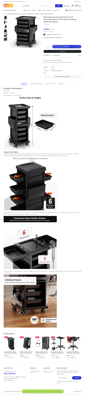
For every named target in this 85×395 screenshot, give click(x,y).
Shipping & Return (50, 83)
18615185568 (10, 373)
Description (24, 83)
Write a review (46, 24)
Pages (39, 10)
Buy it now (62, 51)
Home (24, 10)
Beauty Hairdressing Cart (56, 70)
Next (81, 347)
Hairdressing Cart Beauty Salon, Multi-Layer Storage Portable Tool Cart (10, 352)
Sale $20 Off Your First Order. (74, 10)
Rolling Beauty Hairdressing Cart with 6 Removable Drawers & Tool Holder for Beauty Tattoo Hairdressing (59, 19)
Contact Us (49, 10)
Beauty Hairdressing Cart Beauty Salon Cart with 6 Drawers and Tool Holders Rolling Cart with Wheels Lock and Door (42, 352)
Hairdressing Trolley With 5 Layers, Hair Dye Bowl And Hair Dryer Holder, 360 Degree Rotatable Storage (27, 352)
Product (34, 10)
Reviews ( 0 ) (61, 83)
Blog (44, 10)
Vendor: (45, 68)
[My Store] (8, 5)
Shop (28, 10)
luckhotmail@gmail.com (9, 380)
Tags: (44, 72)
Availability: (45, 67)
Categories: (45, 70)
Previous (3, 347)
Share (80, 55)
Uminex (10, 391)
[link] (17, 339)
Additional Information (36, 83)
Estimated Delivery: (49, 60)
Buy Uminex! (56, 10)
